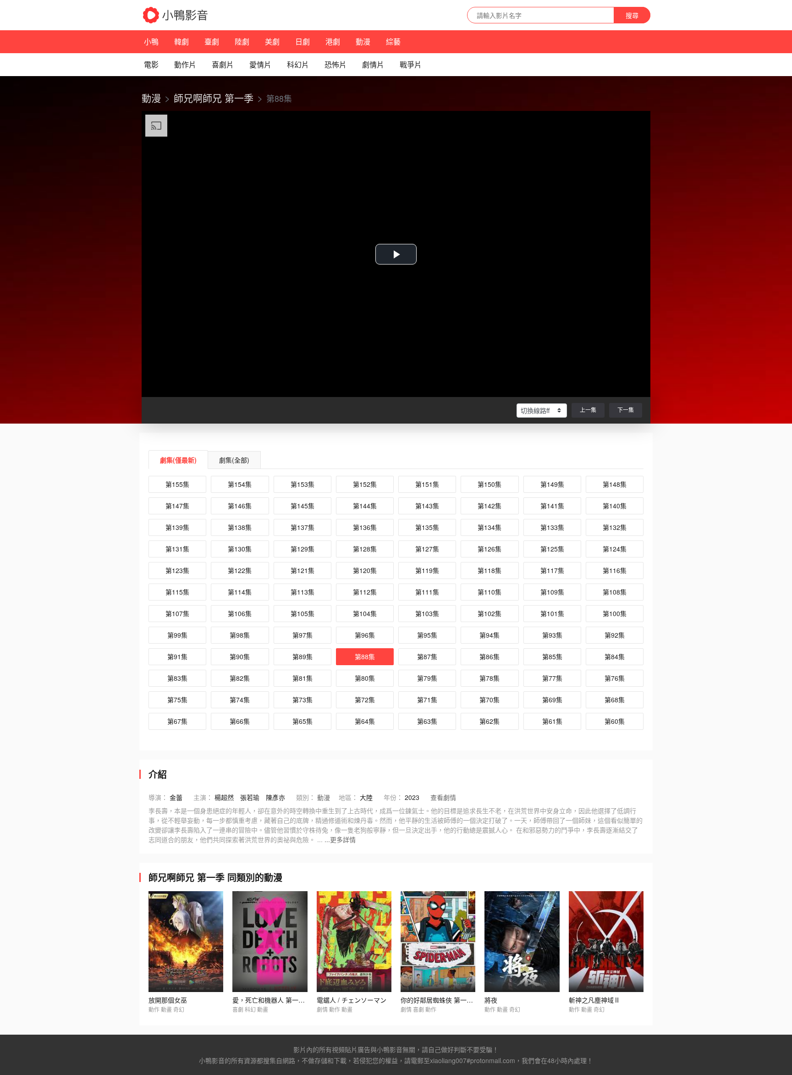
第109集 (552, 591)
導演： (158, 797)
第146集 (240, 505)
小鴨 (151, 41)
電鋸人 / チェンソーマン (351, 999)
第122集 (240, 570)
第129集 (302, 548)
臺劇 (211, 41)
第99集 (177, 634)
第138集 (240, 527)
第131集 (177, 548)
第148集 (615, 484)
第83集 (177, 678)
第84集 (615, 656)
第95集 (427, 634)
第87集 (427, 656)
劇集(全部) (234, 459)
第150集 (489, 484)
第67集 (177, 721)
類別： (305, 797)
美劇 (272, 41)
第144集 (365, 505)
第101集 (552, 613)
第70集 (489, 699)
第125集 (552, 548)
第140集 (615, 505)
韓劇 (181, 41)
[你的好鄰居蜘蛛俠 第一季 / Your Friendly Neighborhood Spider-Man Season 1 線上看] (438, 941)
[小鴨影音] (176, 15)
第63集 (427, 721)
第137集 (302, 527)
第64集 (365, 721)
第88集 (365, 656)
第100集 (615, 613)
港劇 (332, 41)
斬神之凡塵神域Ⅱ (594, 999)
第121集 (302, 570)
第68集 (615, 699)
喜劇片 (223, 64)
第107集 (177, 613)
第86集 (489, 656)
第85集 (552, 656)
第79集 (427, 678)
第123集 (177, 570)
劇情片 (373, 64)
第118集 (489, 570)
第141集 (552, 505)
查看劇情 (443, 797)
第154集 (240, 484)
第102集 (489, 613)
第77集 (552, 678)
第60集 (615, 721)
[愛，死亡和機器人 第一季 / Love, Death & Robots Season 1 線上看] (269, 941)
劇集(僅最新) (178, 459)
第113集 (302, 591)
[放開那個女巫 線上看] (185, 941)
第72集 (365, 699)
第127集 (427, 548)
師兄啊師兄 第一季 (213, 98)
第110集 (489, 591)
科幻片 (298, 64)
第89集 (302, 656)
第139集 (177, 527)
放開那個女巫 (167, 999)
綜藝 (393, 41)
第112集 (365, 591)
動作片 (185, 64)
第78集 (489, 678)
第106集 (240, 613)
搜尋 (632, 15)
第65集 (302, 721)
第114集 (240, 591)
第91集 (177, 656)
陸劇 (242, 41)
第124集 (615, 548)
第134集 (489, 527)
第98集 (240, 634)
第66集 (240, 721)
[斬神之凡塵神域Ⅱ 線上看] (606, 941)
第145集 (302, 505)
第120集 (365, 570)
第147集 (177, 505)
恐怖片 (335, 64)
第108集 (615, 591)
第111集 (427, 591)
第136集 (365, 527)
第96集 (365, 634)
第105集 (302, 613)
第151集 (427, 484)
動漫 (363, 41)
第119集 (427, 570)
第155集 (177, 484)
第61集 (552, 721)
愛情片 (260, 64)
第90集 (240, 656)
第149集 (552, 484)
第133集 (552, 527)
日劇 (302, 41)
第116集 (615, 570)
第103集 (427, 613)
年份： (393, 797)
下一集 (625, 409)
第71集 (427, 699)
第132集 (615, 527)
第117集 (552, 570)
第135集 (427, 527)
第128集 (365, 548)
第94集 (489, 634)
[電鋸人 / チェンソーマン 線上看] (354, 941)
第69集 (552, 699)
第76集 (615, 678)
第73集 (302, 699)
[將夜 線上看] (521, 941)
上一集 (588, 409)
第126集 (489, 548)
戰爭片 (411, 64)
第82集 (240, 678)
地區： (348, 797)
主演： (203, 797)
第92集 (615, 634)
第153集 (302, 484)
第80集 (365, 678)
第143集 (427, 505)
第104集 (365, 613)
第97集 (302, 634)
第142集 (489, 505)
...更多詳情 (340, 839)
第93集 (552, 634)
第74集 (240, 699)
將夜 (490, 999)
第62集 (489, 721)
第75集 (177, 699)
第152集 (365, 484)
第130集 (240, 548)
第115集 (177, 591)
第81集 (302, 678)
